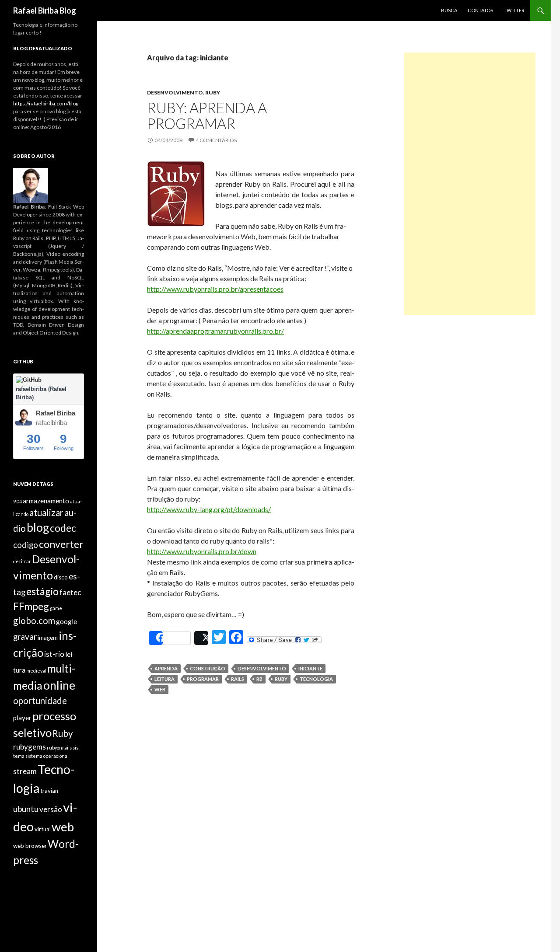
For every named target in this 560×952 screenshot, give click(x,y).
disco (61, 577)
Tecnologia (316, 679)
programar (203, 679)
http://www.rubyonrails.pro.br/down (201, 551)
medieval (36, 670)
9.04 (17, 501)
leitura (164, 679)
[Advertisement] (470, 183)
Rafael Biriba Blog (44, 10)
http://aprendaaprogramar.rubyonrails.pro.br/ (215, 331)
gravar (25, 636)
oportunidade (40, 700)
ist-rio (54, 654)
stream (25, 771)
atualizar (46, 512)
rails (237, 679)
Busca (449, 10)
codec (63, 528)
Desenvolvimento (175, 92)
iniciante (310, 668)
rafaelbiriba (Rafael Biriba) (41, 393)
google (66, 621)
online (59, 685)
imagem (48, 637)
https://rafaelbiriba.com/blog (45, 103)
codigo (25, 545)
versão (50, 809)
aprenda (166, 668)
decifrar (22, 561)
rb (259, 679)
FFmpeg (31, 606)
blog (38, 527)
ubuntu (25, 809)
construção (207, 668)
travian (49, 790)
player (22, 718)
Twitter (514, 10)
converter (61, 544)
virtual (43, 829)
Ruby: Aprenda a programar (207, 115)
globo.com (34, 620)
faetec (70, 592)
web (159, 689)
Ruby (212, 92)
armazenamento (46, 501)
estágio (42, 591)
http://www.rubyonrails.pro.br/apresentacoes (215, 289)
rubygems (29, 746)
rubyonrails (59, 747)
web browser (30, 845)
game (56, 608)
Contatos (480, 10)
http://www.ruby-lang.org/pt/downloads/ (209, 509)
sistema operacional (47, 756)
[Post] (201, 638)
